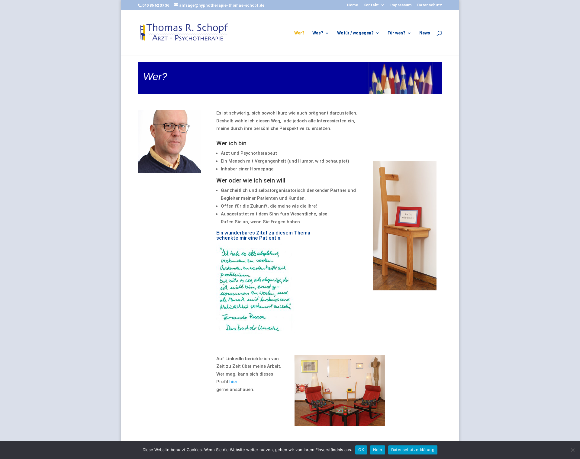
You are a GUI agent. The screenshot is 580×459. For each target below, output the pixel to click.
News (424, 33)
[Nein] (572, 450)
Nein (377, 449)
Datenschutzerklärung (412, 449)
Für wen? (396, 33)
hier (233, 381)
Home (352, 5)
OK (361, 449)
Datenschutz (429, 5)
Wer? (299, 33)
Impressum (401, 5)
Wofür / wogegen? (355, 33)
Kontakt (371, 5)
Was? (317, 33)
